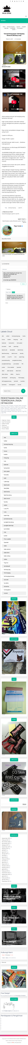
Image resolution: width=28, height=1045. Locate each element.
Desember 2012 (6, 872)
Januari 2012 (5, 879)
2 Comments (18, 39)
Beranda (4, 962)
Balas (23, 283)
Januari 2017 (5, 853)
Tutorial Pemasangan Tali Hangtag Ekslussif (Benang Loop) (13, 255)
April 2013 (4, 869)
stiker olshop (5, 374)
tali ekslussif (4, 377)
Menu (4, 20)
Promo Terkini (5, 428)
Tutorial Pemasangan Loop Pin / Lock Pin (10, 213)
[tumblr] (19, 1)
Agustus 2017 (5, 848)
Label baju (15, 346)
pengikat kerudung (16, 360)
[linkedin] (17, 1)
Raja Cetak (17, 226)
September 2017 (6, 847)
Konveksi (4, 346)
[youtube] (15, 1)
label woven (14, 353)
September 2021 (6, 838)
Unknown (4, 269)
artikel (7, 336)
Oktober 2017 (5, 845)
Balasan (8, 289)
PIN (22, 363)
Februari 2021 (5, 840)
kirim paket (19, 343)
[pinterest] (23, 1)
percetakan (16, 363)
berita (24, 336)
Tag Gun (18, 374)
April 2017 (4, 852)
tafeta (11, 374)
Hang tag (15, 339)
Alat (3, 336)
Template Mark (18, 1042)
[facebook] (10, 1)
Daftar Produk (5, 423)
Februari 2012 (5, 878)
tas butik (16, 381)
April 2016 (4, 857)
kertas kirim (11, 343)
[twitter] (12, 1)
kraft (10, 346)
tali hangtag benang (6, 381)
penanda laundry (6, 360)
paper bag (21, 356)
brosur (3, 339)
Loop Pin (20, 207)
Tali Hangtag (21, 377)
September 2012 (6, 874)
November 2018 (6, 841)
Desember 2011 (6, 881)
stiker (3, 370)
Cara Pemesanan (6, 422)
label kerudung (5, 353)
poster (3, 367)
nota (15, 356)
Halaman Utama (6, 420)
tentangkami (12, 384)
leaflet (3, 356)
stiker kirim (18, 370)
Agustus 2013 (5, 867)
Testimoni (4, 425)
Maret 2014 (5, 864)
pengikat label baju (6, 363)
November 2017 (6, 843)
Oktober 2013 (5, 865)
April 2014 (4, 862)
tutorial (19, 384)
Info (21, 339)
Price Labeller (11, 367)
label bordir (4, 350)
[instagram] (21, 1)
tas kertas (4, 384)
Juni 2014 (4, 860)
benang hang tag (12, 207)
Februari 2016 (5, 859)
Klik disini (7, 149)
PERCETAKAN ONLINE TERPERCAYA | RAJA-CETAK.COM (12, 400)
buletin (9, 339)
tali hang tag (13, 377)
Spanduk (19, 367)
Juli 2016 (4, 855)
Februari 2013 (5, 871)
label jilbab (12, 350)
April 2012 (4, 876)
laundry (21, 353)
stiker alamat (10, 370)
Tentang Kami (5, 427)
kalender (4, 343)
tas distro (23, 381)
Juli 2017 (4, 850)
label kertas (20, 350)
